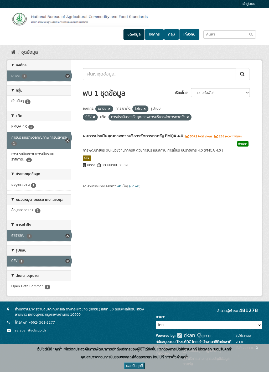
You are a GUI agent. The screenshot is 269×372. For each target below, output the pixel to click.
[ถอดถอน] (109, 109)
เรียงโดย (181, 92)
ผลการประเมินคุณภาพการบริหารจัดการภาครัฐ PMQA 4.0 (133, 136)
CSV (86, 158)
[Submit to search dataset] (251, 34)
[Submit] (243, 74)
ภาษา (160, 317)
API (119, 186)
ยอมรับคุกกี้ (134, 366)
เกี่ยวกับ (189, 34)
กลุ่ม (171, 34)
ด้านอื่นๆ (242, 144)
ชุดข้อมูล (134, 34)
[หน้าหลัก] (13, 52)
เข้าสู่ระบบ (248, 4)
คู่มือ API (134, 186)
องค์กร (154, 34)
